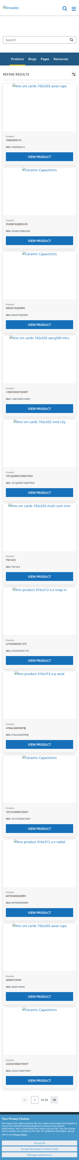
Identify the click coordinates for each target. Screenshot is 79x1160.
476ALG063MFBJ (16, 728)
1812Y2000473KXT (17, 812)
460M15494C (14, 980)
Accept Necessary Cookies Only (39, 1149)
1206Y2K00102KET (17, 392)
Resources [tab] (61, 59)
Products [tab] (17, 59)
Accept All (39, 1143)
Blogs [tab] (32, 59)
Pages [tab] (45, 59)
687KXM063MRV (16, 896)
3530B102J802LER (17, 224)
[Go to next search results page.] (54, 1100)
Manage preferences (39, 1154)
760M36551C (14, 140)
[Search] (72, 40)
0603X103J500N (15, 308)
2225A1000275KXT (17, 1064)
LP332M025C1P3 (16, 644)
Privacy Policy (20, 1134)
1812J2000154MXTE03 (19, 476)
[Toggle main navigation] (74, 9)
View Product (39, 157)
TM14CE (11, 560)
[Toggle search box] (64, 8)
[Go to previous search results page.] (24, 1100)
